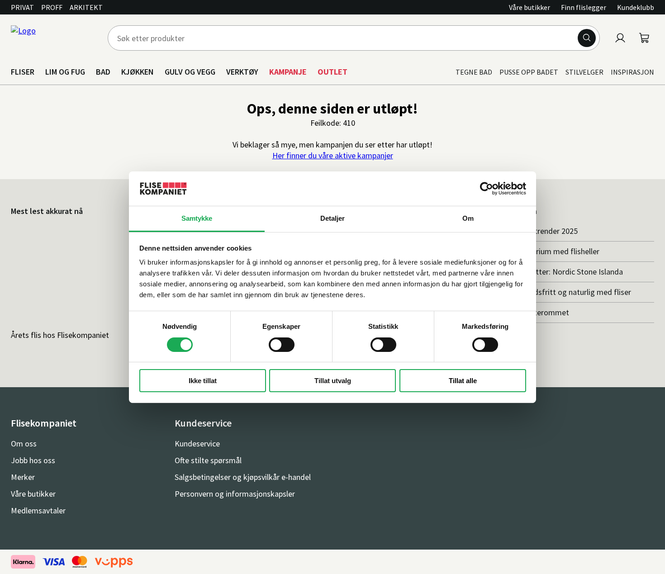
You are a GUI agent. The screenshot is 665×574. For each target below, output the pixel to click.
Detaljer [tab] (332, 218)
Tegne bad (474, 71)
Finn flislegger (583, 7)
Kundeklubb (635, 7)
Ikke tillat (203, 380)
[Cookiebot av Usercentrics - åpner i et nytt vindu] (486, 188)
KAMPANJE (288, 71)
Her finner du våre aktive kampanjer (332, 155)
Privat (22, 7)
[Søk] (587, 38)
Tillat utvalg (332, 380)
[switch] (281, 344)
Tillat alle (463, 380)
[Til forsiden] (54, 38)
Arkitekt (86, 7)
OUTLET (332, 71)
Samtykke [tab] (197, 218)
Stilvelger (584, 71)
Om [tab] (468, 218)
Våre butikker (529, 7)
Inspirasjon (632, 71)
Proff (51, 7)
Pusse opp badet (528, 71)
